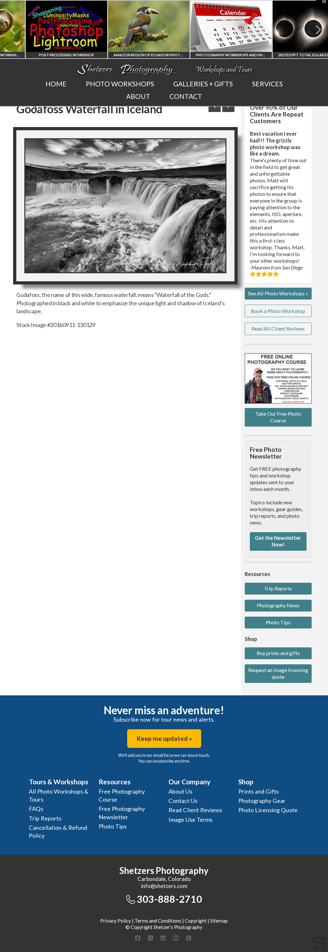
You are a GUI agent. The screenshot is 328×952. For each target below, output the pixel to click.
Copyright (196, 921)
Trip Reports (278, 588)
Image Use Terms (190, 819)
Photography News (278, 605)
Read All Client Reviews (278, 328)
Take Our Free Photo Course (278, 417)
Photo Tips (278, 622)
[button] (322, 6)
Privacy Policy (115, 921)
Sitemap (219, 921)
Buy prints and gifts (278, 653)
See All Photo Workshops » (278, 293)
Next (314, 30)
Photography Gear (261, 800)
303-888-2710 (169, 899)
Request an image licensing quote (278, 673)
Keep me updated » (164, 738)
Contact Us (182, 800)
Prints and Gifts (258, 791)
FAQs (36, 808)
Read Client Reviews (195, 809)
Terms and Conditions (158, 921)
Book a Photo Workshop (278, 311)
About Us (180, 791)
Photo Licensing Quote (268, 809)
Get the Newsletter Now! (278, 541)
